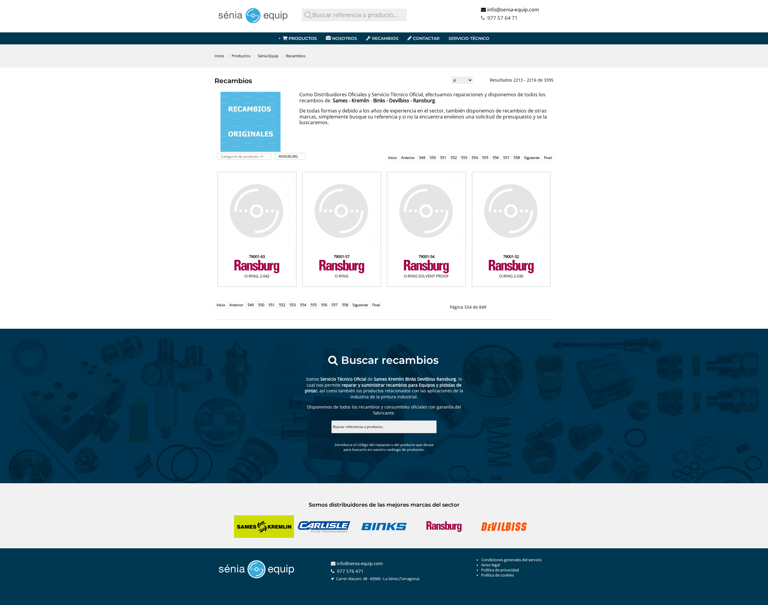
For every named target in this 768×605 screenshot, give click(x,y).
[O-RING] (342, 248)
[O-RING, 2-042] (257, 248)
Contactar (426, 38)
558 (517, 157)
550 (433, 157)
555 (485, 157)
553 (464, 157)
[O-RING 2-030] (511, 248)
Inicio (392, 157)
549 (422, 157)
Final (548, 157)
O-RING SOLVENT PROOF (426, 276)
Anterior (408, 157)
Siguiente (532, 157)
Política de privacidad (500, 570)
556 (496, 157)
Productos (303, 38)
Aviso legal (490, 565)
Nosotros (344, 38)
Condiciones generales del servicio (511, 559)
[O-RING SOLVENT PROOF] (426, 248)
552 (454, 157)
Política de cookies (497, 575)
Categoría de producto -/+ (242, 156)
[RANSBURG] (257, 266)
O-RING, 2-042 (256, 276)
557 (506, 157)
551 (443, 157)
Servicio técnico (468, 38)
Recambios (385, 38)
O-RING (341, 276)
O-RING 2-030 (511, 276)
